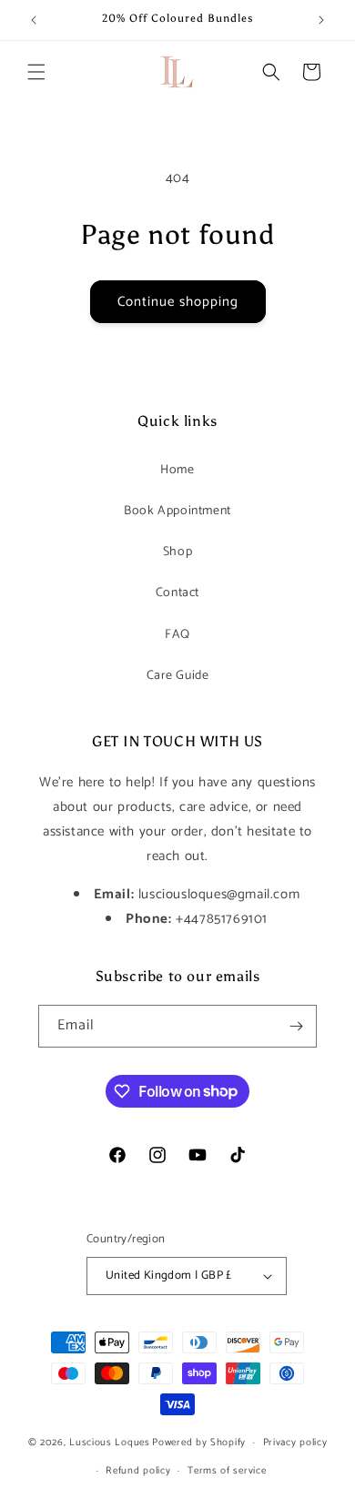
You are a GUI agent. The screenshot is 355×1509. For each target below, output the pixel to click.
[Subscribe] (296, 1026)
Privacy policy (295, 1442)
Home (177, 470)
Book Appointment (177, 511)
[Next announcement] (321, 20)
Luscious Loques (109, 1442)
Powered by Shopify (199, 1442)
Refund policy (138, 1471)
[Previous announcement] (34, 20)
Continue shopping (177, 301)
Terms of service (227, 1471)
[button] (36, 72)
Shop (177, 552)
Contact (177, 592)
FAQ (177, 634)
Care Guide (178, 675)
